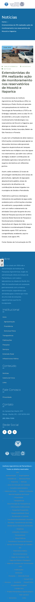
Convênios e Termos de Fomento (20, 541)
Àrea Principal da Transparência (18, 504)
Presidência (8, 326)
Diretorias (18, 573)
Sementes (12, 598)
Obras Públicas (20, 538)
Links (5, 382)
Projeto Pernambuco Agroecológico (20, 591)
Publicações (7, 340)
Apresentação (9, 322)
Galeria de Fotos (9, 378)
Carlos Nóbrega (11, 66)
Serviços (6, 349)
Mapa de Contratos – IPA (20, 557)
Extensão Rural (8, 354)
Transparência (8, 335)
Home (4, 22)
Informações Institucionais (20, 507)
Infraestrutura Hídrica (10, 359)
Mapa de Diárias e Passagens (20, 560)
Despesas (20, 529)
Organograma (24, 475)
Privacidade (7, 397)
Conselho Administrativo (19, 488)
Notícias (7, 69)
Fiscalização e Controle (20, 516)
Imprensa (14, 482)
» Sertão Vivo (19, 588)
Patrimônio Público (20, 551)
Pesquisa (6, 345)
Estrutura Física (10, 331)
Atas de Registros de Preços (19, 494)
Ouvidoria (17, 582)
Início (5, 317)
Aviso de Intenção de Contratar (19, 485)
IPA (17, 472)
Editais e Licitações (26, 491)
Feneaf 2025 (28, 579)
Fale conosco (24, 595)
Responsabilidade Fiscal (20, 513)
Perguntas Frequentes (20, 510)
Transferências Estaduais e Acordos (20, 519)
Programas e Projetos (19, 585)
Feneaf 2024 (28, 582)
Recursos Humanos (20, 554)
